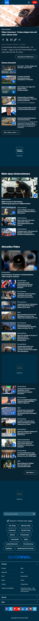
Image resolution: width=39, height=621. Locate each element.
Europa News (6, 272)
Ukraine (12, 535)
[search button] (34, 514)
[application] (19, 16)
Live (34, 2)
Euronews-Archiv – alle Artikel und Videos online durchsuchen (28, 589)
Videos (4, 584)
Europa (4, 568)
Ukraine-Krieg (25, 525)
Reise (3, 580)
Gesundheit (15, 539)
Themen (4, 564)
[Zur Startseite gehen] (7, 2)
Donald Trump (25, 530)
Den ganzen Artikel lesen (26, 57)
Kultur (22, 580)
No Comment (21, 291)
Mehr (3, 602)
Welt (19, 312)
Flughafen (8, 548)
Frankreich (12, 530)
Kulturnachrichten (23, 439)
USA (18, 461)
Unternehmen (6, 199)
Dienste (4, 597)
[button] (11, 132)
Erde (22, 572)
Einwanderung (28, 544)
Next (3, 576)
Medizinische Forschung (26, 548)
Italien (26, 539)
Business (4, 572)
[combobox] (19, 514)
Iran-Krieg (12, 525)
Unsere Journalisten (8, 588)
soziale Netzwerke (12, 544)
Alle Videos (30, 472)
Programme (24, 584)
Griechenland (24, 535)
